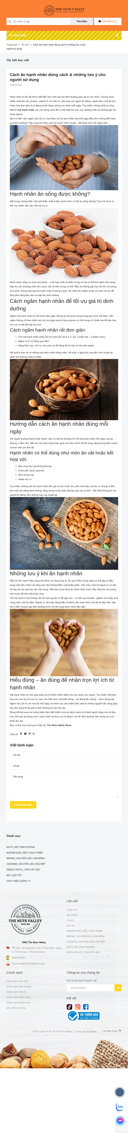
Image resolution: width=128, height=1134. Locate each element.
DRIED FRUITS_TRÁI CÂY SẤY (83, 952)
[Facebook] (86, 1007)
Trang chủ (71, 909)
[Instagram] (77, 1007)
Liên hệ (70, 925)
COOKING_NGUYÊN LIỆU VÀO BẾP (85, 941)
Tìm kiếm (81, 21)
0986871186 (18, 957)
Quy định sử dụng (15, 1007)
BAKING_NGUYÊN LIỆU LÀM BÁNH (85, 936)
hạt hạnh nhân (26, 109)
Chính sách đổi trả (16, 991)
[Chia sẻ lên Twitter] (25, 734)
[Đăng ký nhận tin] (118, 987)
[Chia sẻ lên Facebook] (21, 734)
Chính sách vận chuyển (18, 986)
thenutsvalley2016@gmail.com (28, 963)
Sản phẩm (71, 915)
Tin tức (70, 920)
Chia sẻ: (14, 734)
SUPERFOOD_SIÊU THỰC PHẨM (84, 931)
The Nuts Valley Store (59, 725)
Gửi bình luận (23, 804)
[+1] (34, 734)
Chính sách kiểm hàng (18, 997)
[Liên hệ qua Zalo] (120, 1107)
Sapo (93, 1031)
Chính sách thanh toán (18, 1002)
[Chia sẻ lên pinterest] (29, 734)
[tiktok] (69, 1007)
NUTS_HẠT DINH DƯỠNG (80, 947)
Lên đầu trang (110, 1031)
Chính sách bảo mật (17, 981)
